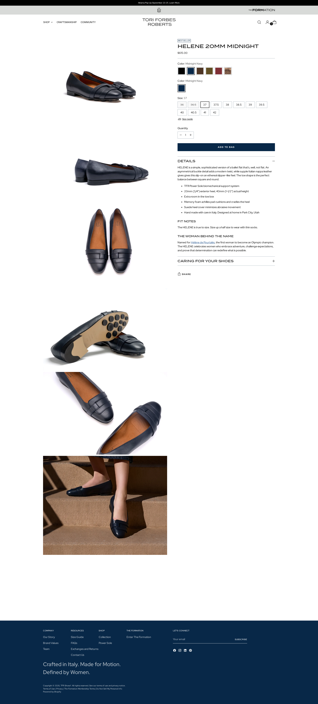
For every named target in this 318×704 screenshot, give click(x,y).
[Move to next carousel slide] (272, 596)
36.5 (193, 104)
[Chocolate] (200, 71)
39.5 (262, 104)
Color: (190, 63)
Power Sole (105, 643)
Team (46, 649)
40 (182, 112)
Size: (182, 98)
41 (205, 112)
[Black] (182, 71)
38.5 (239, 104)
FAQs (74, 643)
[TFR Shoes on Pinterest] (191, 651)
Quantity (183, 128)
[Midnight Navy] (191, 71)
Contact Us (77, 655)
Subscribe (241, 639)
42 (214, 112)
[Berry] (219, 71)
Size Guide (77, 637)
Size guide (187, 118)
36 (182, 104)
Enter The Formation (139, 637)
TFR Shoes (65, 685)
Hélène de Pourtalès (203, 242)
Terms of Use (49, 688)
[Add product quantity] (191, 135)
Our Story (49, 637)
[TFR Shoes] (159, 22)
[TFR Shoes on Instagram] (180, 651)
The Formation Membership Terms (79, 688)
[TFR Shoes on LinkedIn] (185, 651)
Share (186, 274)
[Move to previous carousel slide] (264, 596)
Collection (105, 637)
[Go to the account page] (266, 22)
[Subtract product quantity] (181, 135)
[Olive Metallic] (209, 71)
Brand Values (50, 643)
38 (227, 104)
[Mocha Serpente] (228, 71)
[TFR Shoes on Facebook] (175, 651)
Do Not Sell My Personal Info (109, 688)
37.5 (216, 104)
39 (250, 104)
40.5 (194, 112)
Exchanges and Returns (84, 649)
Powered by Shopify (52, 691)
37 (205, 104)
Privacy (59, 688)
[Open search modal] (259, 22)
